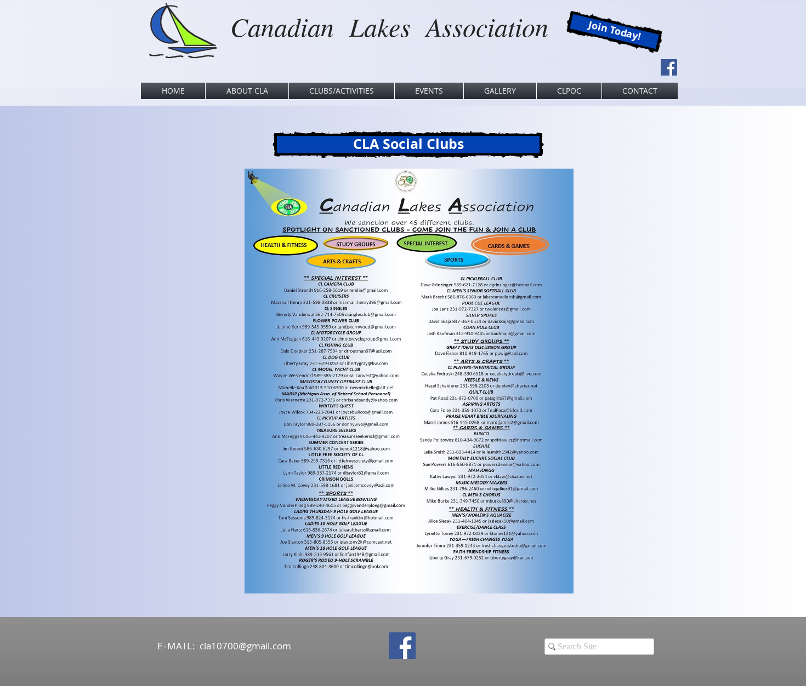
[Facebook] (669, 67)
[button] (247, 91)
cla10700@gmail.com (245, 645)
